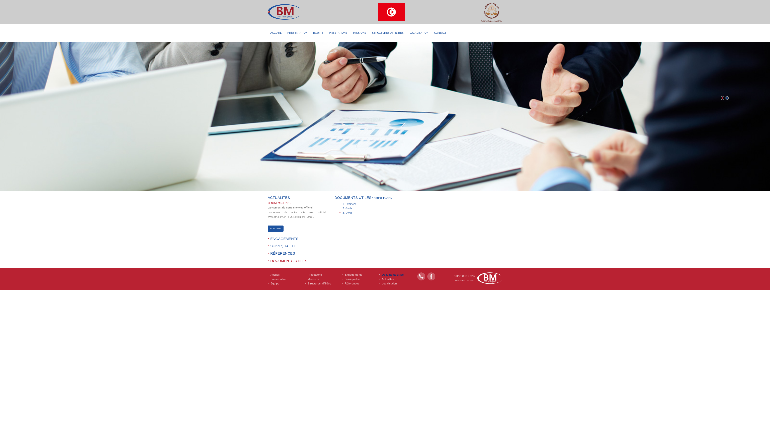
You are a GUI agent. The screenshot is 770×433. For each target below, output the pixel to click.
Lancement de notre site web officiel (290, 207)
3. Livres (347, 212)
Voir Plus (275, 229)
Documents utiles (288, 261)
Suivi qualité (283, 246)
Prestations (338, 32)
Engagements (284, 239)
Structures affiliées (388, 32)
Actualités (388, 279)
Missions (359, 32)
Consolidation (383, 198)
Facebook (431, 276)
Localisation (418, 32)
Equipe (318, 32)
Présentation (297, 32)
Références (282, 253)
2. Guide (347, 208)
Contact (440, 32)
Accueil (276, 32)
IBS (471, 280)
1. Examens (349, 203)
